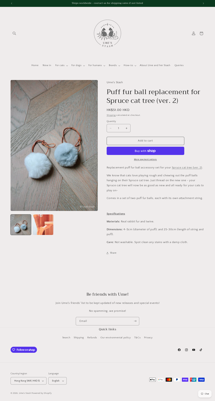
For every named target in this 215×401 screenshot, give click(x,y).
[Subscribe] (135, 321)
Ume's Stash (25, 393)
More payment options (145, 159)
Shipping (111, 115)
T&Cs (137, 337)
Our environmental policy (115, 337)
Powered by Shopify (42, 393)
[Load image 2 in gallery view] (43, 224)
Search (66, 337)
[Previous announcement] (11, 3)
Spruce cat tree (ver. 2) (187, 167)
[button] (14, 33)
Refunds (92, 337)
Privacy (148, 337)
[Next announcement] (203, 3)
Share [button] (113, 253)
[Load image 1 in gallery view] (21, 224)
